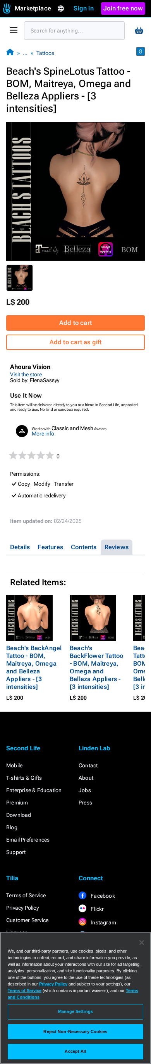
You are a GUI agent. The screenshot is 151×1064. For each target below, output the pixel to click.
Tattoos (45, 53)
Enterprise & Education (34, 790)
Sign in (83, 8)
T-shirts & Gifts (24, 778)
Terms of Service (26, 895)
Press (85, 802)
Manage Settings (75, 1011)
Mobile (14, 765)
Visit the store (26, 374)
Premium (17, 802)
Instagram (102, 922)
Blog (11, 827)
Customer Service (27, 920)
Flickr (96, 909)
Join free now (123, 8)
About (86, 778)
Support (16, 852)
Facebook (102, 896)
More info (43, 433)
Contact (88, 765)
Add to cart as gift (76, 342)
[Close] (141, 942)
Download (18, 815)
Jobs (85, 790)
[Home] (10, 52)
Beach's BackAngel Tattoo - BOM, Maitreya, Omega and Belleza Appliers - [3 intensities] (34, 667)
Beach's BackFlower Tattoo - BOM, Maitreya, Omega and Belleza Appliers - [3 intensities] (96, 667)
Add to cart (75, 322)
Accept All (75, 1051)
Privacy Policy (22, 908)
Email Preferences (28, 840)
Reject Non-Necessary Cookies (75, 1031)
